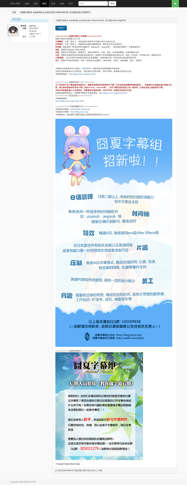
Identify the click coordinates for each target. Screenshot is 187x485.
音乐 (53, 3)
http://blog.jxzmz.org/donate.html (113, 93)
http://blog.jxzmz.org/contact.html (69, 101)
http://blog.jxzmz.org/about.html (82, 74)
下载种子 (61, 28)
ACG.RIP (15, 3)
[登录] (175, 3)
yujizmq (32, 26)
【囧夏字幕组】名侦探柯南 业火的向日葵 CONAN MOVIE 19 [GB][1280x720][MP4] (54, 12)
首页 (14, 12)
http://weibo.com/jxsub (80, 109)
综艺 (44, 3)
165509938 (86, 68)
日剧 (35, 3)
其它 (71, 3)
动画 (27, 3)
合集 (62, 3)
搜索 (112, 3)
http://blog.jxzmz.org (79, 112)
